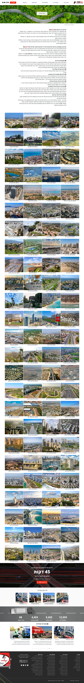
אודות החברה (77, 657)
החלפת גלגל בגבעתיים (51, 675)
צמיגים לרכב (78, 658)
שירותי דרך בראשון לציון (63, 669)
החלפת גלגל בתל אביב (51, 672)
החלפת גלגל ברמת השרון (50, 655)
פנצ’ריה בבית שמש (76, 667)
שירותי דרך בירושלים (63, 673)
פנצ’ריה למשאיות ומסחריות (37, 667)
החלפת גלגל (28, 54)
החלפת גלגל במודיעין (51, 660)
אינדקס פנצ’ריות (77, 660)
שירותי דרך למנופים (39, 661)
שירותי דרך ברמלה (64, 664)
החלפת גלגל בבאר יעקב (51, 658)
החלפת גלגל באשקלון (51, 673)
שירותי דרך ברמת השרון (63, 661)
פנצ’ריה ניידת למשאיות (38, 655)
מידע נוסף (78, 669)
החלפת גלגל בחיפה (51, 657)
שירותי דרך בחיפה (64, 675)
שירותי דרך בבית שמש (63, 663)
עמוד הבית (72, 24)
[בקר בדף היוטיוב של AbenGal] (6, 2)
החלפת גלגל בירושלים (51, 669)
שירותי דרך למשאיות (38, 673)
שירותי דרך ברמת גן (64, 658)
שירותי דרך (78, 661)
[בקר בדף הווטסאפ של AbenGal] (8, 2)
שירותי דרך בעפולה (64, 666)
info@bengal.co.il (23, 662)
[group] (20, 635)
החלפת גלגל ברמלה (51, 661)
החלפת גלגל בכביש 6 (51, 670)
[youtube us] (25, 665)
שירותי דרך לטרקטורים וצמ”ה (37, 670)
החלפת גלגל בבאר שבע (51, 667)
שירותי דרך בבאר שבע (63, 655)
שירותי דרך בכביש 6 (63, 670)
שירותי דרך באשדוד (64, 667)
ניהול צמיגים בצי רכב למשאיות (37, 657)
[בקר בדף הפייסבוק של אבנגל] (2, 2)
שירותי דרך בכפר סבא (63, 660)
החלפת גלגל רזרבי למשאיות (37, 672)
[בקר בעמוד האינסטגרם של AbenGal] (4, 2)
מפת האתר (77, 680)
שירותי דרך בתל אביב (63, 672)
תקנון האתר (72, 680)
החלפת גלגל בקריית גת (51, 663)
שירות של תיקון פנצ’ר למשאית (37, 660)
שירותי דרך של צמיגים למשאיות (36, 666)
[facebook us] (21, 665)
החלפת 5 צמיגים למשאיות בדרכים (36, 658)
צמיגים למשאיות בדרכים (38, 663)
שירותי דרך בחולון (64, 657)
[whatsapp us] (27, 665)
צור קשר (78, 670)
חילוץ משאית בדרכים (38, 675)
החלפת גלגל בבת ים (51, 664)
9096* (20, 660)
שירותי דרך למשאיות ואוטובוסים (36, 669)
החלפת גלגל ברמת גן (51, 666)
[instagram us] (23, 665)
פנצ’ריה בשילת (77, 666)
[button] (32, 648)
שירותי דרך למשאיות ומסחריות (37, 664)
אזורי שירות (78, 663)
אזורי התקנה (78, 664)
